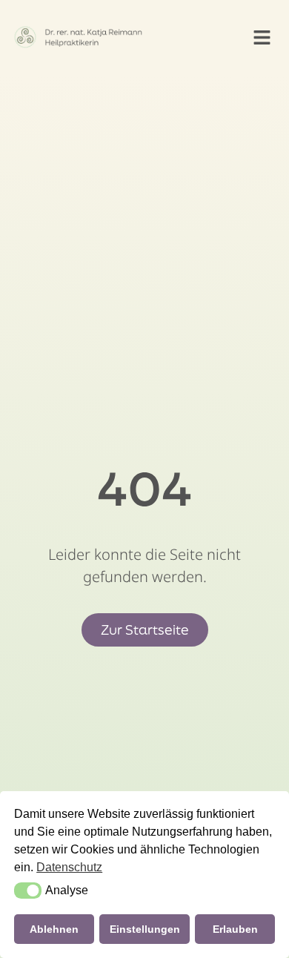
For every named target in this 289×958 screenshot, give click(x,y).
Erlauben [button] (235, 929)
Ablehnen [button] (54, 929)
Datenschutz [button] (69, 867)
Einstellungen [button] (145, 929)
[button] (262, 37)
